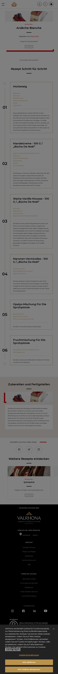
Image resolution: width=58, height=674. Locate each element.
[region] (29, 649)
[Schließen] (54, 629)
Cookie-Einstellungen (29, 655)
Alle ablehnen (29, 662)
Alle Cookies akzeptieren (29, 669)
